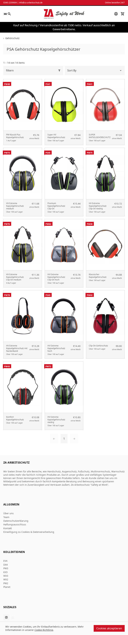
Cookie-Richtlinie (43, 630)
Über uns (8, 513)
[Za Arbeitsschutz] (64, 14)
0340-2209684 (10, 2)
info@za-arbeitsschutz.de (30, 2)
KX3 (5, 572)
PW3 (5, 568)
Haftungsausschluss (14, 524)
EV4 (5, 560)
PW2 (5, 583)
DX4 (5, 564)
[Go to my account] (116, 14)
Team (6, 517)
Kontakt (7, 528)
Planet (6, 586)
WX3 (5, 575)
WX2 (5, 579)
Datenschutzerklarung (15, 520)
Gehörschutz (12, 38)
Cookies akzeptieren (109, 628)
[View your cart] (123, 14)
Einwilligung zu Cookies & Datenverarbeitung (28, 531)
